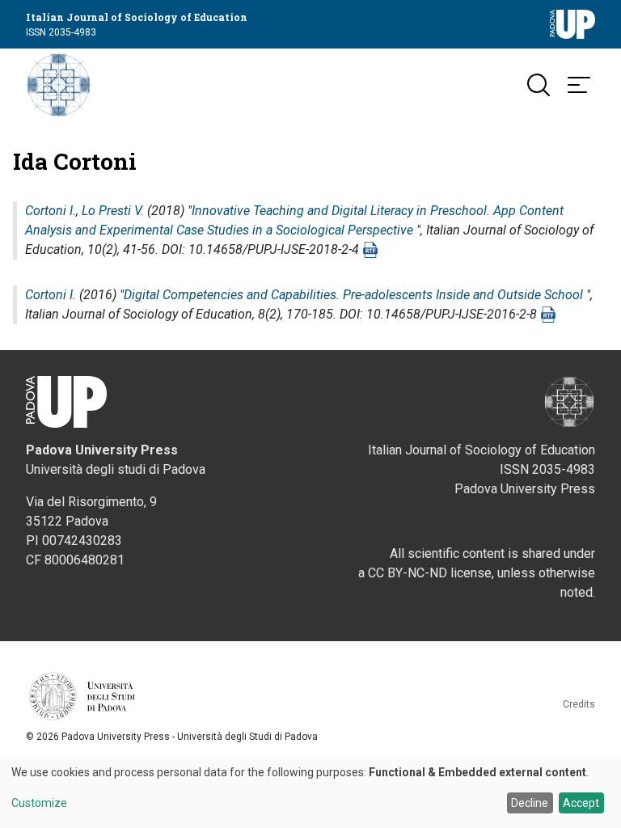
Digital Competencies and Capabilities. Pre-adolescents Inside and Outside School (353, 294)
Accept (581, 802)
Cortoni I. (50, 210)
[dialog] (310, 792)
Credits (579, 704)
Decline (529, 802)
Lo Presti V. (113, 210)
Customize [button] (39, 803)
